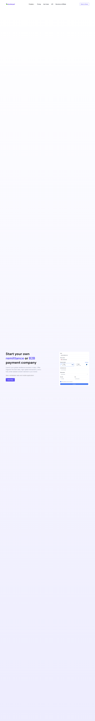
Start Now (10, 379)
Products (31, 4)
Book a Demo (84, 4)
